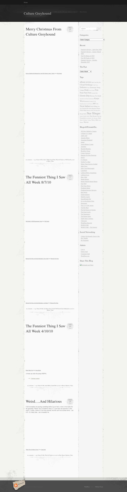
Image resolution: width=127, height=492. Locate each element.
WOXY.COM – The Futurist (89, 227)
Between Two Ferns (55, 258)
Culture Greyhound (37, 13)
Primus (98, 108)
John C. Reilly (46, 159)
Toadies (89, 120)
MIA (97, 103)
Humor (48, 310)
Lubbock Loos (85, 175)
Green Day (85, 95)
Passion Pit (85, 108)
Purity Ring (83, 110)
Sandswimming (85, 195)
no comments (29, 159)
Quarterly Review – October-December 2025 (89, 61)
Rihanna (89, 110)
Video (52, 161)
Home (26, 2)
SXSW (81, 116)
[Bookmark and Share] (86, 265)
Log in (83, 249)
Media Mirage (85, 179)
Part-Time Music (85, 186)
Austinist (83, 147)
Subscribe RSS (18, 485)
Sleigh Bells (83, 114)
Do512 (83, 157)
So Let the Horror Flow (87, 201)
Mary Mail (84, 177)
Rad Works (84, 192)
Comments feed (85, 254)
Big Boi (99, 82)
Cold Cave (95, 85)
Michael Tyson (99, 487)
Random (68, 385)
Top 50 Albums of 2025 (87, 56)
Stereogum (84, 203)
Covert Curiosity (85, 153)
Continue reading (35, 378)
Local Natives (89, 103)
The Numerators (85, 214)
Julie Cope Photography (87, 168)
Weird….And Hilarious (44, 401)
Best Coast (94, 82)
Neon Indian (85, 106)
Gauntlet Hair (94, 93)
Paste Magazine (92, 108)
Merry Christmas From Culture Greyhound (43, 31)
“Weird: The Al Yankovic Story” (32, 449)
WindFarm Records (86, 223)
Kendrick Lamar (88, 101)
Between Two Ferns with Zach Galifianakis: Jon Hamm (37, 303)
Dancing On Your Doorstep (88, 155)
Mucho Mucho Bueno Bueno (89, 181)
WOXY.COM (85, 225)
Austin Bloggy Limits (87, 144)
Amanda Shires (85, 138)
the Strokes (88, 118)
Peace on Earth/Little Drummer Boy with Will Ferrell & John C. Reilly (40, 73)
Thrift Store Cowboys (87, 219)
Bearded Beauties (86, 149)
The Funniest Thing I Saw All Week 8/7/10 (45, 179)
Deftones (83, 87)
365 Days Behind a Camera (88, 131)
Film (60, 455)
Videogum (84, 221)
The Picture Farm (86, 216)
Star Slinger (93, 113)
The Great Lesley (86, 212)
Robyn (92, 110)
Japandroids (82, 98)
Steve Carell (52, 308)
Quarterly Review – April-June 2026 (91, 49)
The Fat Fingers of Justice (88, 210)
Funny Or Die (39, 159)
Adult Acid (84, 136)
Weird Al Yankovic (60, 159)
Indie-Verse (84, 166)
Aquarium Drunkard (86, 140)
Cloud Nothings (86, 84)
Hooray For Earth (95, 96)
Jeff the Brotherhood (89, 98)
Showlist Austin (85, 197)
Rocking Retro (97, 110)
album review (85, 81)
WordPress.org (85, 256)
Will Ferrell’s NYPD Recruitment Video (34, 221)
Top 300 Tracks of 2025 (87, 58)
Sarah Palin (54, 385)
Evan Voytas (92, 90)
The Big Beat (85, 208)
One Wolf (83, 184)
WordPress (87, 487)
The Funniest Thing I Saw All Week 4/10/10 (45, 328)
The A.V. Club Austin (87, 205)
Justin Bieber (38, 370)
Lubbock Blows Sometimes (88, 173)
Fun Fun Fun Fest (89, 91)
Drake (86, 90)
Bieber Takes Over (29, 370)
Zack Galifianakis (65, 308)
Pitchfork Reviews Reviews (89, 190)
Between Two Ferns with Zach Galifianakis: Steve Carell (37, 258)
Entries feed (84, 252)
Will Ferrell (59, 73)
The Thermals (95, 118)
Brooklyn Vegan (85, 151)
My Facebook (85, 240)
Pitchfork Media (85, 188)
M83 (94, 103)
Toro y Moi (94, 120)
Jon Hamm (46, 308)
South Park (52, 159)
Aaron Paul (43, 449)
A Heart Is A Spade (86, 133)
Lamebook (84, 171)
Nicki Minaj (93, 106)
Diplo (88, 87)
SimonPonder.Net (86, 199)
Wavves (86, 122)
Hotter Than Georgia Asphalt (89, 164)
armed (82, 142)
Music (49, 161)
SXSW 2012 (86, 116)
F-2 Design (84, 160)
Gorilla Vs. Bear (85, 162)
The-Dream (93, 116)
